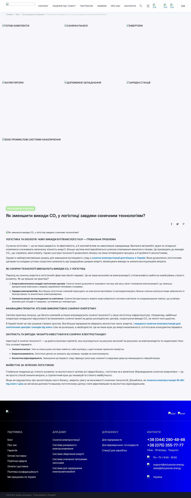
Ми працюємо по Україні (21, 476)
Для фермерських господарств (120, 444)
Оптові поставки (16, 455)
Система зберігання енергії (68, 453)
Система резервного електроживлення (65, 446)
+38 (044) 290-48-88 (166, 439)
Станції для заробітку (114, 450)
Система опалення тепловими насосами (70, 461)
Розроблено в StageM (44, 495)
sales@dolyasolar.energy (167, 468)
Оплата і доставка (17, 466)
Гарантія (12, 450)
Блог (18, 14)
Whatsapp (160, 450)
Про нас (115, 6)
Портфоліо (86, 6)
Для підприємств (112, 439)
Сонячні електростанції (66, 439)
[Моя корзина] (148, 6)
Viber (150, 450)
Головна (9, 14)
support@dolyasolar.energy (168, 464)
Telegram (173, 450)
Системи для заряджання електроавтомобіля (67, 470)
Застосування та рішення (34, 14)
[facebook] (172, 6)
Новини (102, 6)
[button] (183, 6)
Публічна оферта (17, 460)
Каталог (43, 6)
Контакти (130, 6)
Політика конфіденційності (22, 471)
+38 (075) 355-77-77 (165, 445)
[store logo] (20, 6)
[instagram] (165, 6)
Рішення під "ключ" (64, 6)
